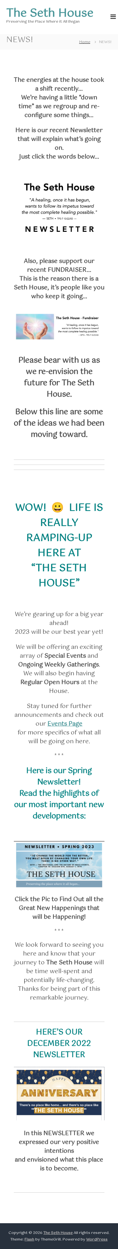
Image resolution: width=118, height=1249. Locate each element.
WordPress (97, 1239)
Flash (29, 1239)
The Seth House (49, 13)
